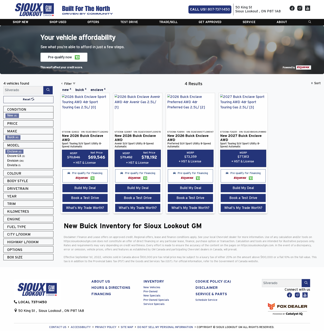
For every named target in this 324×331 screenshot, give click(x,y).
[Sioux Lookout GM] (34, 9)
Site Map (127, 327)
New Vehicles (151, 287)
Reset (27, 99)
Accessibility (81, 327)
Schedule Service (206, 300)
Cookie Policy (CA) (213, 281)
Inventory (153, 281)
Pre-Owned (150, 291)
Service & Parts (211, 294)
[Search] (48, 90)
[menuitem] (29, 115)
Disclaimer (206, 288)
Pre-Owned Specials (156, 300)
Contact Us (58, 327)
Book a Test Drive (85, 198)
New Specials (151, 295)
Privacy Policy (106, 327)
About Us (100, 281)
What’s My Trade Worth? (85, 208)
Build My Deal (85, 188)
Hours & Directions (110, 288)
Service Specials (153, 304)
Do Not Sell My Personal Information (165, 327)
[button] (20, 22)
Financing (101, 294)
